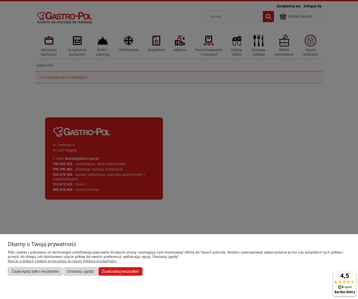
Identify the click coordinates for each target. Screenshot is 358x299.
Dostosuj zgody (80, 271)
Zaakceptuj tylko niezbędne (35, 271)
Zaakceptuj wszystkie (120, 271)
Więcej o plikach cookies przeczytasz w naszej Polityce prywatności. (62, 261)
